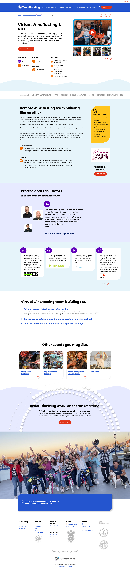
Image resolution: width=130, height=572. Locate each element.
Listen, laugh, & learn (73, 524)
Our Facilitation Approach (60, 233)
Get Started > (65, 422)
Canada (37, 528)
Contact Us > (106, 7)
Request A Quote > (26, 49)
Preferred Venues (39, 532)
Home (19, 15)
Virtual (39, 15)
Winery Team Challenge (26, 373)
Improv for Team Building (50, 373)
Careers (21, 524)
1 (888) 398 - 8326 (86, 526)
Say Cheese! (96, 372)
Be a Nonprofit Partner (56, 537)
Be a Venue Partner (55, 535)
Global (37, 530)
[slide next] (110, 59)
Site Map (70, 566)
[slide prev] (106, 59)
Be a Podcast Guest (71, 527)
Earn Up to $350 (54, 526)
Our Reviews (22, 528)
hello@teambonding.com (88, 530)
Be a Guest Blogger (55, 539)
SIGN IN (126, 1)
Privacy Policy (61, 566)
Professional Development (83, 7)
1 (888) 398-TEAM (86, 524)
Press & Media (23, 526)
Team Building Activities (29, 15)
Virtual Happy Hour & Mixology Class (76, 373)
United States (38, 526)
